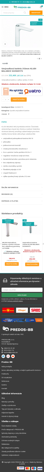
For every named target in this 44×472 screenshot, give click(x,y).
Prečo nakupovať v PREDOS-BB (13, 429)
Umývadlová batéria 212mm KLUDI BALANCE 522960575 (31, 244)
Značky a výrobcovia (9, 405)
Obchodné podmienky (9, 437)
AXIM (23, 464)
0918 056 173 (15, 2)
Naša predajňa (7, 366)
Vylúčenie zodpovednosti (10, 455)
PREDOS (4, 51)
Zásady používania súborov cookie (13, 451)
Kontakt (4, 388)
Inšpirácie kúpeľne (8, 413)
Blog (3, 398)
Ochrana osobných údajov (15, 301)
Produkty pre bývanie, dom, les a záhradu (20, 51)
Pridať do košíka (19, 99)
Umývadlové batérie (33, 52)
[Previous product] (37, 59)
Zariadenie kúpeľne (7, 52)
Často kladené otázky (9, 426)
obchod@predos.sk (28, 2)
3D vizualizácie (7, 377)
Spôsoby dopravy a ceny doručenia (14, 433)
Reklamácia (5, 444)
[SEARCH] (24, 12)
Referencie (5, 381)
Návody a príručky (8, 402)
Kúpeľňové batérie (20, 52)
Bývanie (37, 51)
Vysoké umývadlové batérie (10, 54)
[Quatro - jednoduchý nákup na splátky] (22, 320)
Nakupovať (36, 13)
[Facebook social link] (9, 114)
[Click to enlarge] (5, 44)
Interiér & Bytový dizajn (10, 416)
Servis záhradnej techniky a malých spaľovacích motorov (21, 370)
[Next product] (41, 59)
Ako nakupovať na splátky (10, 448)
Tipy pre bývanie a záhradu (11, 409)
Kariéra (4, 385)
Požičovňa (5, 374)
